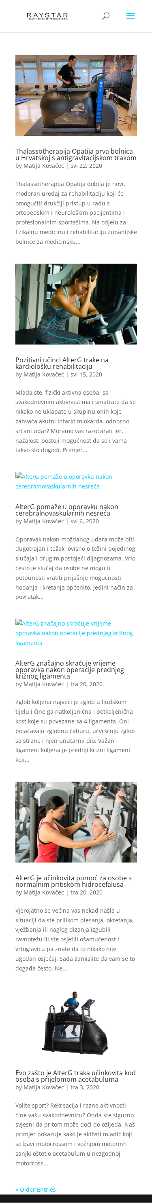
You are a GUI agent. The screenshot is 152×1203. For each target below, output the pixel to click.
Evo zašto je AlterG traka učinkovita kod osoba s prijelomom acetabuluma (75, 1076)
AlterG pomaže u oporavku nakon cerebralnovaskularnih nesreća (66, 510)
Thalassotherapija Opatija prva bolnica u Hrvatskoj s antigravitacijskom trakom (76, 154)
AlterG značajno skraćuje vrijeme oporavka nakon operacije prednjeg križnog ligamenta (69, 670)
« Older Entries (35, 1189)
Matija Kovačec (44, 165)
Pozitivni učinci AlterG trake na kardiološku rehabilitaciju (62, 363)
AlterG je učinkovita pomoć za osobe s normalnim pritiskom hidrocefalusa (73, 881)
